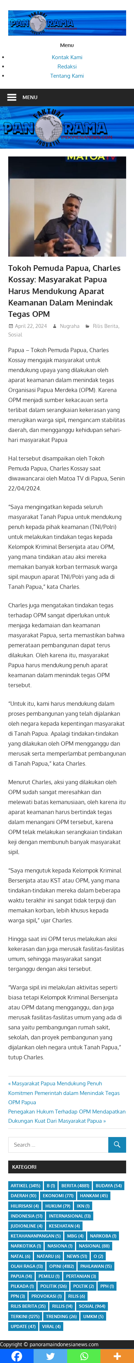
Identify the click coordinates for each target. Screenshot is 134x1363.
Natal (20, 1256)
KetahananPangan (36, 1236)
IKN (83, 1206)
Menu (30, 97)
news (77, 1256)
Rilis (76, 1296)
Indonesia (27, 1216)
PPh (107, 1286)
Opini (61, 1266)
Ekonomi (58, 1195)
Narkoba (103, 1236)
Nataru (48, 1256)
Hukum (57, 1206)
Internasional (70, 1216)
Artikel (25, 1185)
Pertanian (81, 1276)
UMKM (93, 1316)
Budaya (109, 1185)
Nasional (94, 1246)
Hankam (94, 1195)
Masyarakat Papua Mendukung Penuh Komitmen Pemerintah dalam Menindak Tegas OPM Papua (64, 1093)
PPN (18, 1296)
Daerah (23, 1195)
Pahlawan (96, 1266)
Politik (53, 1286)
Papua (21, 1276)
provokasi (46, 1296)
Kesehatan (64, 1226)
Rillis (62, 1306)
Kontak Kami (67, 57)
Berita (75, 1185)
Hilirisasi (25, 1206)
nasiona (60, 1246)
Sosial (15, 334)
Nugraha (70, 326)
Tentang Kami (67, 75)
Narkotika (26, 1246)
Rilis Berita (105, 326)
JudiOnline (27, 1226)
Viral (51, 1326)
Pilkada (22, 1286)
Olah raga (27, 1266)
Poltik (83, 1286)
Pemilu (49, 1276)
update (23, 1326)
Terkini (25, 1316)
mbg (75, 1236)
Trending (61, 1316)
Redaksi (67, 66)
